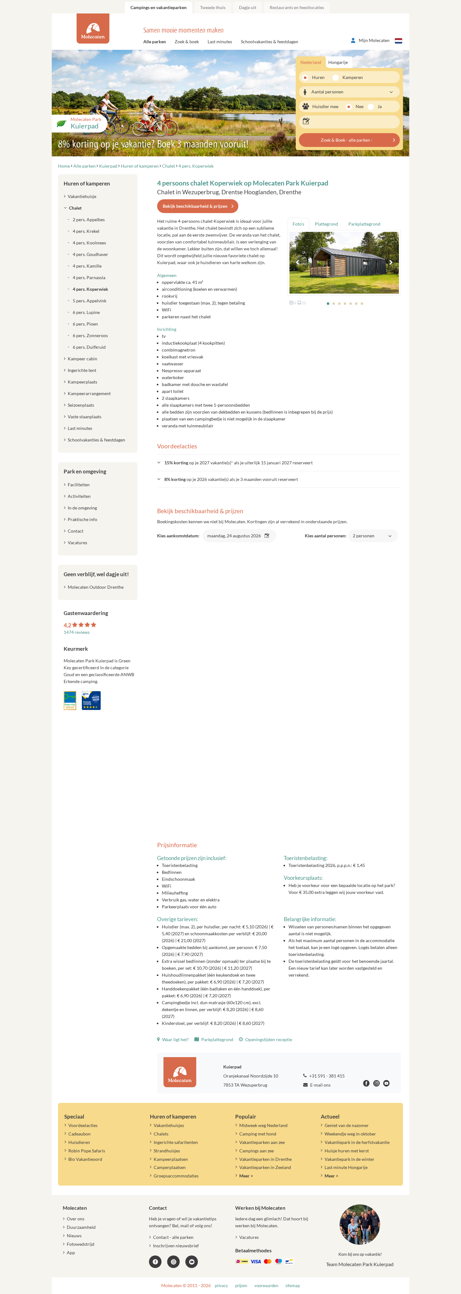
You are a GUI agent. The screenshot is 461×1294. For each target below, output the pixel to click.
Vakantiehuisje (82, 196)
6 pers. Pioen (85, 323)
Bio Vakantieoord (85, 1159)
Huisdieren (79, 1142)
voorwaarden (266, 1285)
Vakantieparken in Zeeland (265, 1167)
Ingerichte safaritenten (176, 1142)
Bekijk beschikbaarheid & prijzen (195, 206)
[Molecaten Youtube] (386, 1084)
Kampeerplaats (82, 381)
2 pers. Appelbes (89, 219)
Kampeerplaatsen (171, 1159)
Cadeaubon (79, 1133)
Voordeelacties (83, 1125)
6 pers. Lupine (86, 312)
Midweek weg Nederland (263, 1125)
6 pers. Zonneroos (90, 335)
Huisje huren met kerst (347, 1150)
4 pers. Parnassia (89, 277)
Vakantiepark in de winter (349, 1159)
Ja (380, 106)
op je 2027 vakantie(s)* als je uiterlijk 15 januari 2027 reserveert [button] (238, 462)
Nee (359, 106)
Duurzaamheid (81, 1227)
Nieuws (74, 1235)
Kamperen (350, 77)
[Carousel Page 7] (362, 303)
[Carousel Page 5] (350, 303)
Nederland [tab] (310, 62)
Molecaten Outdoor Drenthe (96, 587)
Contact (75, 531)
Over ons (75, 1218)
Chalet (75, 208)
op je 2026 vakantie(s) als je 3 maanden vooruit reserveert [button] (231, 479)
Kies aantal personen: (339, 539)
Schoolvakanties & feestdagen (269, 41)
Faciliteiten (79, 484)
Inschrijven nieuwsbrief (176, 1245)
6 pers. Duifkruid (89, 347)
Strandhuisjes (167, 1150)
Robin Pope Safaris (86, 1150)
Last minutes (220, 41)
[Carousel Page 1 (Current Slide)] (328, 303)
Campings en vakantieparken (158, 7)
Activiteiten (79, 496)
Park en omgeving (85, 471)
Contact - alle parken (173, 1237)
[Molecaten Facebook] (366, 1084)
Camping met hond (257, 1133)
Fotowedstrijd (80, 1244)
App (71, 1252)
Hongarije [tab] (338, 62)
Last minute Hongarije (346, 1167)
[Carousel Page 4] (345, 303)
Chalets (161, 1133)
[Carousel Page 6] (356, 303)
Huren (318, 77)
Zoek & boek (187, 41)
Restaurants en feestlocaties (297, 7)
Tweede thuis (212, 7)
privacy (221, 1285)
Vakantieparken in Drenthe (265, 1159)
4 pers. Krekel (86, 231)
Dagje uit (247, 7)
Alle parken (154, 41)
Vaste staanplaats (84, 416)
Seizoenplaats (81, 405)
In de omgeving (82, 507)
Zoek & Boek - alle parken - (347, 140)
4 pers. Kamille (87, 266)
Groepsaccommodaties (176, 1175)
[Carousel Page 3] (339, 303)
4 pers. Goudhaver (90, 254)
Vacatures (77, 542)
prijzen (241, 1285)
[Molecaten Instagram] (376, 1084)
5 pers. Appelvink (89, 300)
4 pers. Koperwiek (90, 289)
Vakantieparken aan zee (262, 1142)
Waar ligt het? (175, 1039)
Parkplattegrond (216, 1039)
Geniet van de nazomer (347, 1125)
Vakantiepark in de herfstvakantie (357, 1142)
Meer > (246, 1175)
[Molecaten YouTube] (191, 1261)
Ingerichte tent (82, 370)
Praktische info (82, 519)
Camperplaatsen (170, 1167)
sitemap (292, 1285)
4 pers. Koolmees (89, 242)
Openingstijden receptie (268, 1039)
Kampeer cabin (82, 358)
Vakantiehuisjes (169, 1125)
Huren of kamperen (87, 183)
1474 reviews (77, 632)
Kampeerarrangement (89, 393)
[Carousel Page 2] (333, 303)
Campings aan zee (256, 1150)
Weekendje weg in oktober (350, 1133)
